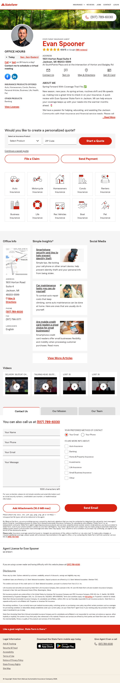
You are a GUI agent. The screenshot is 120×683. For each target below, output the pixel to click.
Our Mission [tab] (59, 411)
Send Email (91, 507)
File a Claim (32, 158)
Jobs (99, 5)
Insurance (78, 5)
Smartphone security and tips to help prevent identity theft (47, 254)
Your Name (10, 432)
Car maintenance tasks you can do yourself (46, 288)
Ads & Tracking (9, 644)
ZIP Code (49, 141)
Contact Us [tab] (21, 411)
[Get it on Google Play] (65, 646)
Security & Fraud (10, 648)
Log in (116, 5)
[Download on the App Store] (45, 646)
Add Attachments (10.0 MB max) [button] (31, 508)
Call (7, 62)
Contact (107, 5)
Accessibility (8, 652)
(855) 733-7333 (13, 537)
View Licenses (12, 107)
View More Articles (60, 358)
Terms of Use (8, 656)
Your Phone (10, 442)
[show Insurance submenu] (84, 4)
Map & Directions (11, 300)
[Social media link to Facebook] (8, 77)
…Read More (109, 117)
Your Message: (12, 462)
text (14, 62)
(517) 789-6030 (14, 311)
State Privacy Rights (11, 664)
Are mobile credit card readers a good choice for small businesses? (47, 326)
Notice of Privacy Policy (13, 660)
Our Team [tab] (97, 411)
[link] (9, 4)
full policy (88, 596)
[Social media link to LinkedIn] (15, 77)
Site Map (7, 668)
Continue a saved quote (17, 151)
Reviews (90, 5)
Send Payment (88, 158)
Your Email (10, 452)
